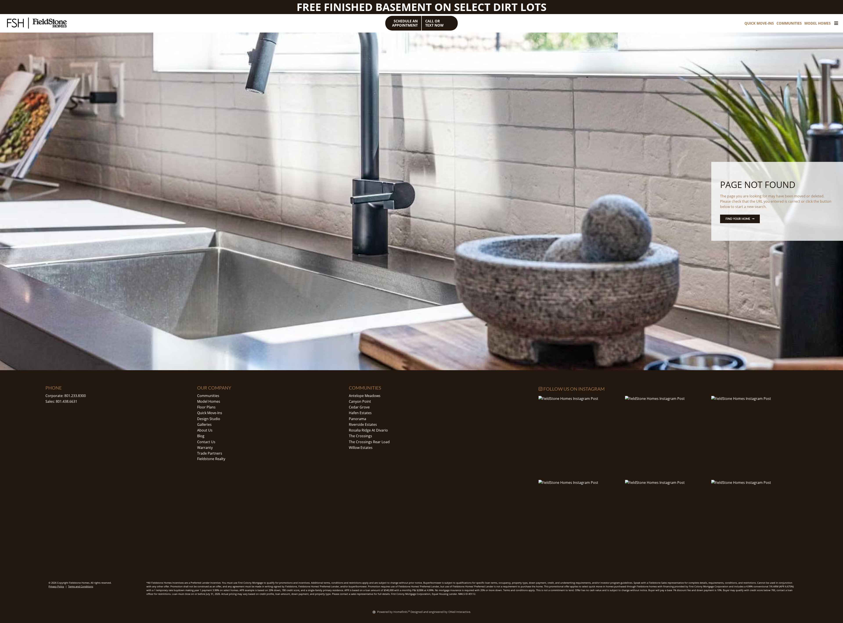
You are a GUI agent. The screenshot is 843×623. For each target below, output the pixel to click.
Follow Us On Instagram (573, 389)
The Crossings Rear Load (369, 441)
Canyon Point (360, 401)
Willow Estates (361, 447)
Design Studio (208, 418)
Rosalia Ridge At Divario (368, 430)
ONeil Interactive (459, 612)
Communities (208, 395)
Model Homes (208, 401)
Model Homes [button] (817, 23)
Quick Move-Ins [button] (759, 23)
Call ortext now (434, 23)
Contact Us (206, 441)
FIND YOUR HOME (738, 218)
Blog (200, 436)
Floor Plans (206, 407)
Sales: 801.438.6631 (61, 401)
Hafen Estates (360, 412)
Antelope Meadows (364, 395)
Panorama (357, 418)
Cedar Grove (359, 407)
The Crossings (360, 436)
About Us (205, 430)
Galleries (204, 424)
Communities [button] (789, 23)
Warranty (205, 447)
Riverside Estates (363, 424)
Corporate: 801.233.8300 (65, 395)
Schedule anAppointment (405, 23)
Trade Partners (209, 453)
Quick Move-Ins (209, 412)
